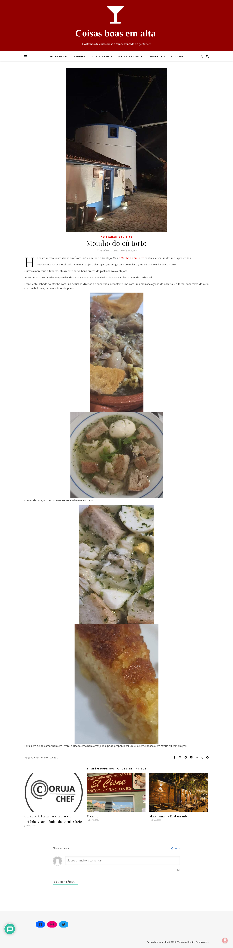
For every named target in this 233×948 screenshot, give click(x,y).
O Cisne (93, 816)
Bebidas (79, 56)
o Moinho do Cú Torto (131, 258)
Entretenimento (130, 56)
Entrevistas (59, 56)
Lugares (177, 56)
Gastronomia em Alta (116, 237)
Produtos (157, 56)
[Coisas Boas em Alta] (116, 25)
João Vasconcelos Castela (43, 757)
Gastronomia (102, 56)
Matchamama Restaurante (168, 816)
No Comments (128, 250)
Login (176, 848)
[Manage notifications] (225, 940)
